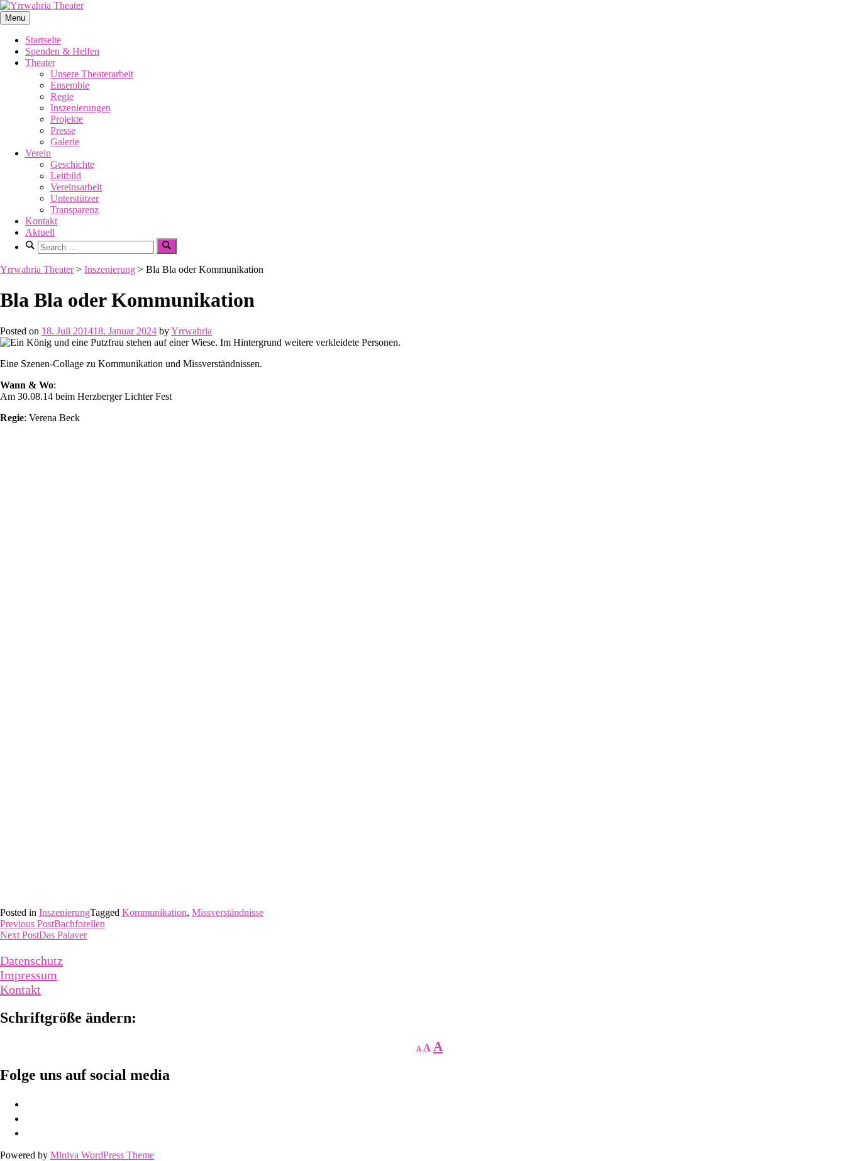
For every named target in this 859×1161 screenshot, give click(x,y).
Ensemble (69, 85)
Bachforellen (52, 923)
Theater (40, 62)
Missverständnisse (227, 912)
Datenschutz (31, 960)
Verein (38, 153)
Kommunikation (154, 912)
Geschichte (72, 164)
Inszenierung (64, 912)
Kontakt (41, 221)
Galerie (64, 141)
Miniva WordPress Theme (102, 1155)
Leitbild (65, 175)
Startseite (43, 40)
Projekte (66, 119)
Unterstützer (74, 198)
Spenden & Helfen (62, 51)
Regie (62, 96)
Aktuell (40, 232)
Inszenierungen (80, 107)
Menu (15, 18)
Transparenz (74, 209)
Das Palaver (43, 935)
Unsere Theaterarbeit (91, 74)
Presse (62, 130)
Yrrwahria (191, 331)
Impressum (28, 975)
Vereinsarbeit (76, 187)
